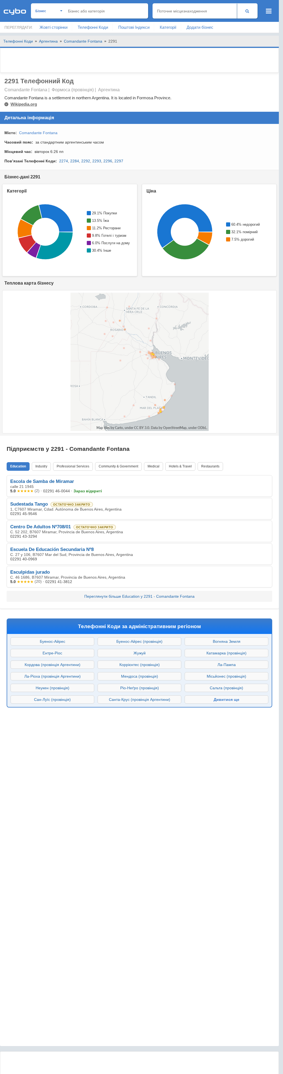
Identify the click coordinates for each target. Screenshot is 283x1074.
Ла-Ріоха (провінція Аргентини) (52, 676)
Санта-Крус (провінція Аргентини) (139, 699)
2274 (63, 161)
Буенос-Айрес (52, 641)
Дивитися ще (226, 699)
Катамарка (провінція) (226, 653)
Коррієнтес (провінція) (139, 664)
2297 (118, 161)
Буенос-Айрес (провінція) (139, 641)
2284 (74, 161)
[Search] (247, 11)
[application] (44, 232)
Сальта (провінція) (226, 688)
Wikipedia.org (24, 104)
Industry (41, 466)
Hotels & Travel (180, 466)
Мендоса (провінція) (139, 676)
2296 (107, 161)
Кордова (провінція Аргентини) (52, 664)
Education (18, 466)
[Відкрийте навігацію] (269, 11)
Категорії (168, 27)
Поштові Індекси (134, 27)
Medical (153, 466)
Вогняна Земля (226, 641)
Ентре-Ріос (52, 653)
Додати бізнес (200, 27)
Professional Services (73, 466)
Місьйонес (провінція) (226, 676)
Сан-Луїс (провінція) (52, 699)
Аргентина (48, 41)
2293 (96, 161)
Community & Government (118, 466)
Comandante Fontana (83, 41)
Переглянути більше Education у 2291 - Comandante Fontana (139, 596)
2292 (85, 161)
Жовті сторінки (53, 27)
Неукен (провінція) (52, 688)
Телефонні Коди (93, 27)
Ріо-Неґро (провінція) (139, 688)
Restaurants (210, 466)
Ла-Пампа (227, 664)
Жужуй (139, 653)
